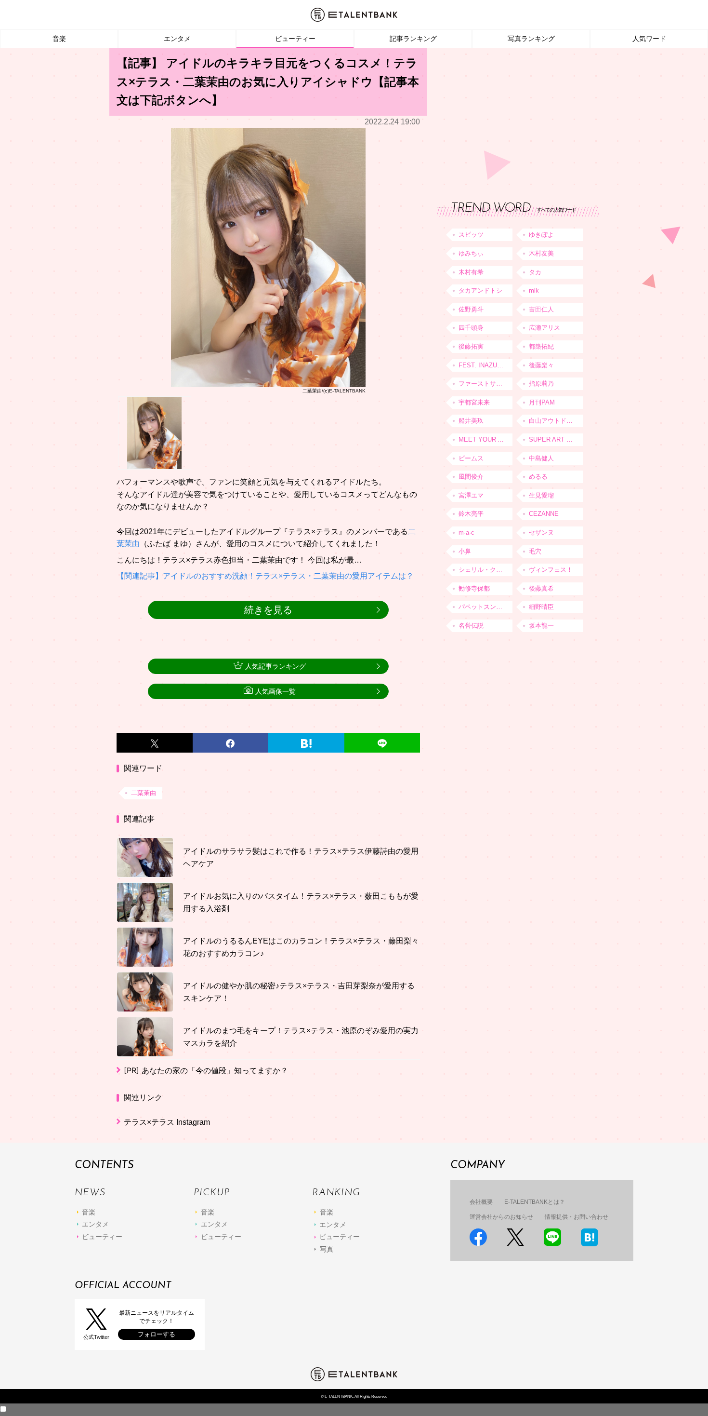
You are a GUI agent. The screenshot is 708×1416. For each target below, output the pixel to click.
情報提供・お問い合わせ (576, 1217)
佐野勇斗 (471, 309)
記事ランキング (413, 38)
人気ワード (649, 38)
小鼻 (465, 551)
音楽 (59, 38)
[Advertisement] (509, 115)
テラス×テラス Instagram (167, 1122)
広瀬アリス (544, 327)
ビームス (471, 458)
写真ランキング (531, 38)
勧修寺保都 (474, 588)
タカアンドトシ (480, 290)
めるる (538, 476)
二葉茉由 (143, 792)
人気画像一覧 (275, 691)
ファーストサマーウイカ (485, 383)
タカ (535, 272)
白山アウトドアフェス (556, 420)
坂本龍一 (541, 625)
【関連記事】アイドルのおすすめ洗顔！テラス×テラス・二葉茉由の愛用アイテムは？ (265, 576)
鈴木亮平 (471, 513)
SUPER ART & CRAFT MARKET (556, 439)
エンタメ (177, 38)
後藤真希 (541, 588)
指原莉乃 (541, 383)
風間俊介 (471, 476)
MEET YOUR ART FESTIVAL (485, 439)
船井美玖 (471, 420)
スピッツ (471, 234)
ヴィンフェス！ (551, 569)
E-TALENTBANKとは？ (534, 1202)
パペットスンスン (484, 606)
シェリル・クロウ (484, 569)
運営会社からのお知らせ (501, 1217)
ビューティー (295, 38)
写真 (326, 1249)
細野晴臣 (541, 606)
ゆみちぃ (471, 253)
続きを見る (268, 610)
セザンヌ (541, 532)
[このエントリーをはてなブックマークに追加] (306, 743)
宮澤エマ (471, 495)
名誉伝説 (471, 625)
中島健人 (541, 458)
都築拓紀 (541, 346)
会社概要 (481, 1202)
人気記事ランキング (275, 666)
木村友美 (541, 253)
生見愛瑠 (541, 495)
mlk (534, 290)
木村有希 (471, 272)
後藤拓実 (471, 346)
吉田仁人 (541, 309)
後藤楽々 (541, 365)
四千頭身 (471, 327)
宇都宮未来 (474, 402)
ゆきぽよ (541, 234)
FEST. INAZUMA (483, 365)
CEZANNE (544, 513)
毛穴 (535, 551)
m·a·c (466, 532)
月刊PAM (542, 402)
